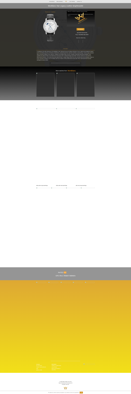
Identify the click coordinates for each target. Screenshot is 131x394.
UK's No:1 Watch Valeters (65, 276)
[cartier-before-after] (43, 225)
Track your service (41, 367)
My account (39, 365)
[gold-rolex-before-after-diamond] (88, 225)
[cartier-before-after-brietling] (73, 225)
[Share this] (76, 41)
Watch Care (39, 370)
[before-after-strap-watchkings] (45, 147)
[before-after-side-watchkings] (65, 147)
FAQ (37, 368)
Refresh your (47, 11)
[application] (81, 18)
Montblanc (53, 11)
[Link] (66, 1)
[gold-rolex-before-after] (58, 225)
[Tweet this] (81, 41)
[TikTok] (68, 378)
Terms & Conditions (56, 365)
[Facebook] (62, 378)
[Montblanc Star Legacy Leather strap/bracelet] (41, 282)
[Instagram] (65, 378)
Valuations (54, 367)
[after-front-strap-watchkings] (85, 147)
